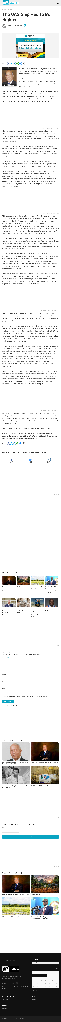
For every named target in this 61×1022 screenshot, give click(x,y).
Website (4, 689)
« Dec (33, 990)
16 (52, 980)
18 (33, 983)
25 (33, 986)
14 (45, 980)
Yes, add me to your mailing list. (13, 705)
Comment (5, 658)
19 (37, 983)
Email (4, 681)
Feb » (36, 990)
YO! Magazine (5, 999)
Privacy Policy (5, 1008)
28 (45, 986)
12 (37, 980)
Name (4, 674)
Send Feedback (35, 1004)
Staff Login (34, 999)
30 (52, 986)
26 (37, 986)
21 (45, 983)
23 (52, 983)
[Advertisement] (30, 116)
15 (49, 980)
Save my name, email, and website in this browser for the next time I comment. (25, 696)
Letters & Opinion (7, 9)
